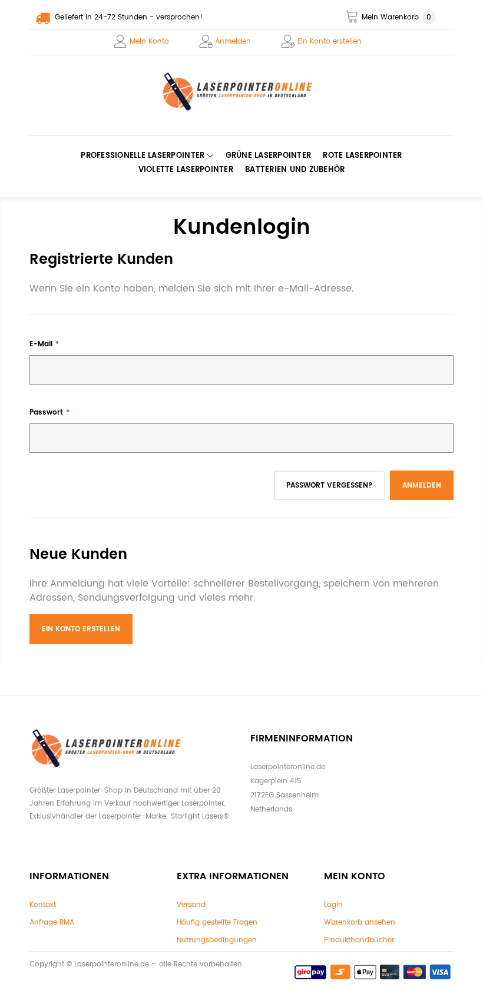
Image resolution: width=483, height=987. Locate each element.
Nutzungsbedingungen (217, 940)
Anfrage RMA (51, 922)
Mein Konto (149, 41)
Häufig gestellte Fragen (217, 922)
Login (333, 904)
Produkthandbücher (359, 940)
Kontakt (42, 904)
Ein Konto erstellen (329, 41)
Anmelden (233, 41)
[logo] (242, 91)
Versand (191, 904)
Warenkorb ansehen (359, 922)
